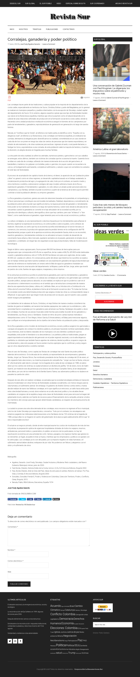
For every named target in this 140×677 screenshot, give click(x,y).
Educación (81, 624)
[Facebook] (20, 641)
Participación (72, 641)
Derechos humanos (100, 375)
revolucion (53, 653)
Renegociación (84, 649)
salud (59, 652)
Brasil (72, 606)
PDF (9, 100)
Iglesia (57, 632)
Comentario (13, 527)
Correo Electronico (103, 293)
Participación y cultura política (104, 353)
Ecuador (76, 624)
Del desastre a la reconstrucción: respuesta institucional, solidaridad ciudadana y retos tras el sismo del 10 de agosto (27, 626)
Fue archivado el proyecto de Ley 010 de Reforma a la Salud (112, 318)
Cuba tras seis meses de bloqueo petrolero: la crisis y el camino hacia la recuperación (112, 207)
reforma (58, 649)
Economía (67, 623)
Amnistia (66, 606)
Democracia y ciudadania (102, 379)
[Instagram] (15, 641)
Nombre (11, 550)
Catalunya (70, 610)
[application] (112, 334)
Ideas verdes (99, 271)
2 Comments (121, 275)
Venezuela (78, 653)
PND (85, 640)
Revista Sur (20, 505)
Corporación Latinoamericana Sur (70, 16)
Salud (95, 370)
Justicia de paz (73, 632)
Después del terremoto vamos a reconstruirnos (24, 619)
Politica (61, 645)
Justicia (63, 632)
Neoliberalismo (57, 640)
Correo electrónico (15, 561)
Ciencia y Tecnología (81, 610)
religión (77, 649)
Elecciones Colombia (63, 628)
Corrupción (79, 615)
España (83, 628)
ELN (79, 628)
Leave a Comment (48, 44)
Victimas (96, 366)
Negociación (70, 635)
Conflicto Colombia (62, 614)
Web (9, 572)
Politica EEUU (73, 645)
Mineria (60, 636)
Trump (71, 652)
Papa (66, 641)
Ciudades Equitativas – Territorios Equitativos (110, 383)
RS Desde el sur (29, 505)
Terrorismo (65, 653)
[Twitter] (10, 641)
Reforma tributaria (68, 649)
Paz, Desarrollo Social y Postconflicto (107, 358)
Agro (62, 606)
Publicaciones (98, 387)
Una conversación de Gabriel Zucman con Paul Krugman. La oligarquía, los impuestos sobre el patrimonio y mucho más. (112, 89)
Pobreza (53, 646)
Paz (80, 640)
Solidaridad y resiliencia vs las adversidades (23, 633)
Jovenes (96, 362)
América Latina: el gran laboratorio (110, 149)
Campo (62, 610)
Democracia (66, 618)
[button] (112, 333)
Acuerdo (55, 605)
